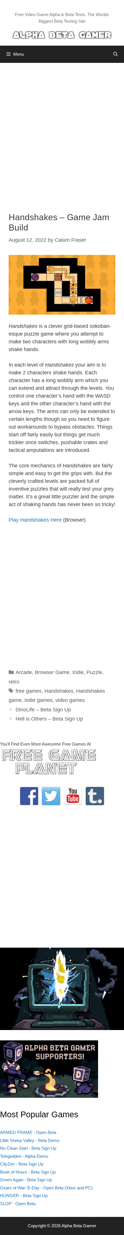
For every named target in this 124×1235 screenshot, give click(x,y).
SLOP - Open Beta (17, 1203)
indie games (38, 700)
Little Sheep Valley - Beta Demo (29, 1140)
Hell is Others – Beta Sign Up (49, 719)
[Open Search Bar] (115, 54)
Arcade (24, 672)
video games (70, 700)
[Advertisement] (62, 133)
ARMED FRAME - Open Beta (28, 1132)
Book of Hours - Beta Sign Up (28, 1172)
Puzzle (94, 672)
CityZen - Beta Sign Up (21, 1164)
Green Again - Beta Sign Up (26, 1179)
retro (14, 682)
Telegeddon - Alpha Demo (24, 1156)
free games (29, 691)
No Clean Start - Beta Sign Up (28, 1148)
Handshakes (58, 691)
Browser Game (52, 672)
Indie (78, 672)
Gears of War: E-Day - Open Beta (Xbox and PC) (46, 1187)
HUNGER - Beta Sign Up (24, 1195)
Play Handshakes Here (35, 520)
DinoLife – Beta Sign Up (43, 710)
